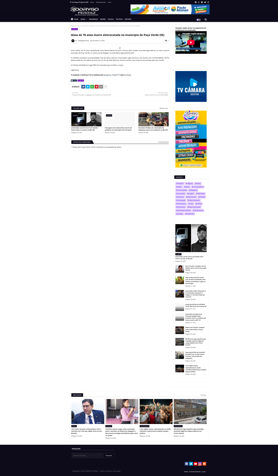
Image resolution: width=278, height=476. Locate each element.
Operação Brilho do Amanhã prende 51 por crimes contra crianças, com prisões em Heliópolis (195, 355)
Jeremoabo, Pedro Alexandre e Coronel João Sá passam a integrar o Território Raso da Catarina (195, 294)
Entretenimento (101, 2)
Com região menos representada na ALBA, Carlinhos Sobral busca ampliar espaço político (196, 369)
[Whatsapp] (92, 87)
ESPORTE (128, 19)
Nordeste (181, 197)
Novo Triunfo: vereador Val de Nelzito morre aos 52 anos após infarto (195, 268)
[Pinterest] (97, 87)
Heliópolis (194, 190)
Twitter (114, 75)
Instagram (107, 75)
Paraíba (202, 197)
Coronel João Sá (198, 187)
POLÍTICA (119, 19)
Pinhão (199, 204)
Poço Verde (181, 207)
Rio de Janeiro (199, 210)
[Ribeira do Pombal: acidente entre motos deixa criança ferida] (179, 330)
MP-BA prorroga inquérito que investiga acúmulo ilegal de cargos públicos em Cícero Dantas (195, 342)
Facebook (127, 75)
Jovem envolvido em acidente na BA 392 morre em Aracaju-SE (196, 305)
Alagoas (190, 183)
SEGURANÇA (93, 19)
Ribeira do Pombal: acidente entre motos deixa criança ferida (194, 329)
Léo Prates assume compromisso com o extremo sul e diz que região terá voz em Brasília (86, 431)
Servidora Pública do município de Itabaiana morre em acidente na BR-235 (153, 129)
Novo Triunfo (192, 197)
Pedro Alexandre (194, 200)
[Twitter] (88, 87)
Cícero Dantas (182, 190)
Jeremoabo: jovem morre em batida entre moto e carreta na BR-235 (84, 129)
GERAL (83, 19)
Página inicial (75, 26)
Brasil (187, 187)
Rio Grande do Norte (184, 210)
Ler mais (203, 395)
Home (92, 2)
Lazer (109, 2)
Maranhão (201, 194)
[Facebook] (83, 87)
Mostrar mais (164, 108)
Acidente (85, 26)
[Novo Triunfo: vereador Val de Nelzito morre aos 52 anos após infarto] (179, 269)
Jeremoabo (181, 194)
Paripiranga (181, 200)
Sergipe (180, 214)
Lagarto (191, 194)
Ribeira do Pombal (194, 207)
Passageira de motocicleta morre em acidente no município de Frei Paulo (118, 129)
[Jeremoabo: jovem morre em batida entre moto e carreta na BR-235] (191, 238)
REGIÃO (103, 19)
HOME (76, 19)
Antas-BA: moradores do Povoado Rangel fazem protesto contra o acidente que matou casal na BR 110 (195, 317)
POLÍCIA (111, 19)
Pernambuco (182, 204)
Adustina (180, 183)
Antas (198, 183)
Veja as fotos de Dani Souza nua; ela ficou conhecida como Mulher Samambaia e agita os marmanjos (195, 280)
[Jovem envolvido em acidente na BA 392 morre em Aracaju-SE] (179, 307)
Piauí (191, 204)
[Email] (101, 87)
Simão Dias (190, 214)
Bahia (180, 187)
